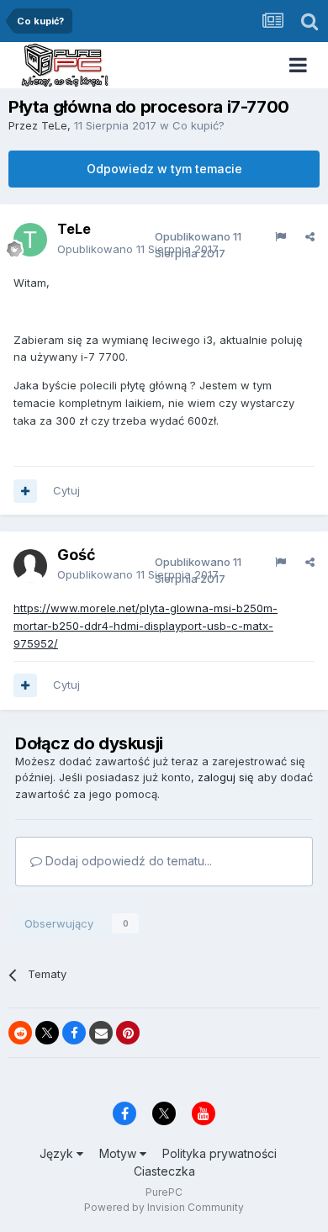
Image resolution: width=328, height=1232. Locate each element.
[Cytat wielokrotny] (25, 491)
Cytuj (66, 490)
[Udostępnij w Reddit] (20, 1032)
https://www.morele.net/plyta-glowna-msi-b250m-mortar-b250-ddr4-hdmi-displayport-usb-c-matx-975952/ (145, 625)
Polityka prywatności (219, 1153)
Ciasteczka (164, 1171)
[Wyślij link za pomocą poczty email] (101, 1032)
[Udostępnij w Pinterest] (128, 1032)
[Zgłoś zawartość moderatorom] (280, 236)
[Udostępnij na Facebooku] (74, 1032)
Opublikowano (138, 249)
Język (58, 1153)
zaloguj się (226, 777)
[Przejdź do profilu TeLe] (30, 239)
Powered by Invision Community (164, 1207)
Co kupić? (198, 125)
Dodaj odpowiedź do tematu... (127, 861)
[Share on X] (47, 1032)
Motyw (119, 1153)
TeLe (54, 125)
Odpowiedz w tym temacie (164, 168)
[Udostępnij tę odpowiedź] (310, 236)
